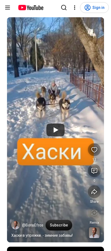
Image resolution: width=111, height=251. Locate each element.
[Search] (64, 7)
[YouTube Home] (30, 7)
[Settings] (74, 7)
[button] (15, 225)
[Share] (94, 191)
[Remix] (94, 212)
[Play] (55, 129)
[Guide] (7, 7)
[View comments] (94, 170)
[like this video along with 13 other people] (94, 149)
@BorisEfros (32, 225)
